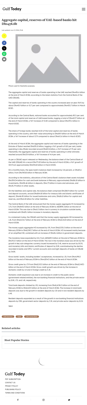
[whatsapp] (4, 54)
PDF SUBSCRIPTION (13, 379)
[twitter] (4, 48)
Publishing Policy (13, 389)
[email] (4, 59)
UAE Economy (8, 316)
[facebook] (4, 43)
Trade (19, 316)
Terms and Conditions (15, 393)
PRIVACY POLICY (11, 386)
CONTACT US (10, 382)
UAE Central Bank (31, 316)
